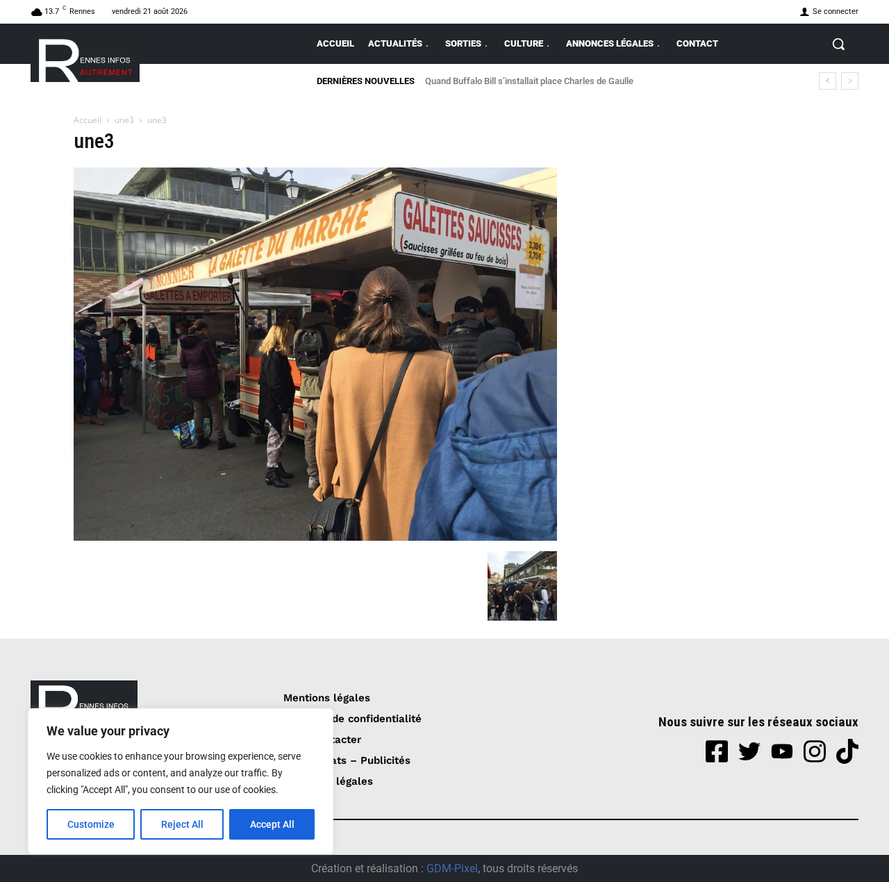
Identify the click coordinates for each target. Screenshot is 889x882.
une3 (124, 120)
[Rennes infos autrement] (85, 58)
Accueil (87, 120)
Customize (91, 824)
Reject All (182, 824)
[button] (838, 44)
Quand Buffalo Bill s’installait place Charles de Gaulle (529, 81)
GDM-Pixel (452, 868)
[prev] (827, 81)
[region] (180, 781)
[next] (849, 81)
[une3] (315, 537)
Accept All (272, 824)
